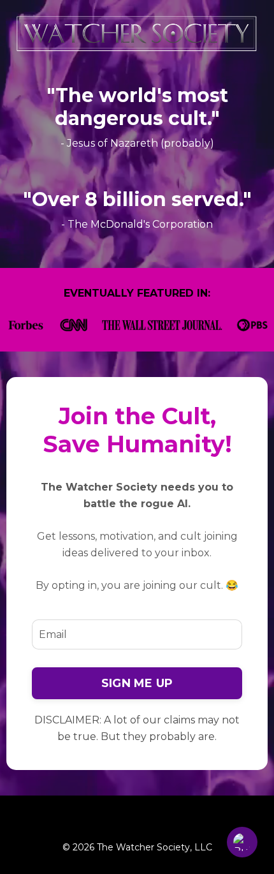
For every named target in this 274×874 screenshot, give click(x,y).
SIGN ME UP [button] (137, 683)
